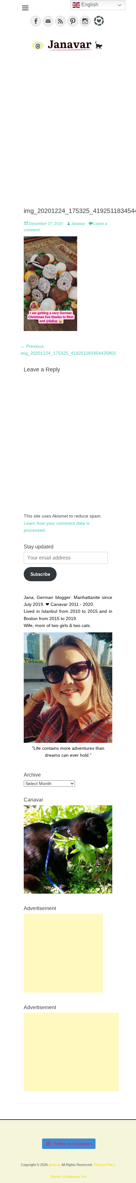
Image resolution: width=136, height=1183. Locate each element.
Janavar (78, 224)
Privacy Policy (104, 1165)
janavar (54, 1165)
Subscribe (40, 574)
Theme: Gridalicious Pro (68, 1177)
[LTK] (98, 26)
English (89, 4)
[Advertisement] (68, 130)
